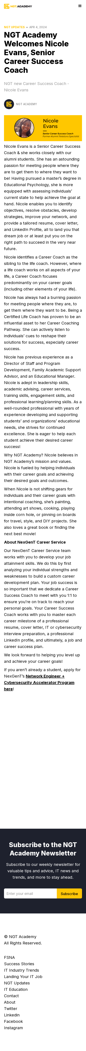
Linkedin (12, 1015)
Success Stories (19, 963)
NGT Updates (14, 27)
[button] (80, 6)
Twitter (10, 1008)
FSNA (9, 957)
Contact (11, 995)
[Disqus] (43, 758)
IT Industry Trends (21, 970)
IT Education (16, 989)
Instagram (13, 1027)
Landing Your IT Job (23, 976)
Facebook (13, 1021)
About (9, 1002)
